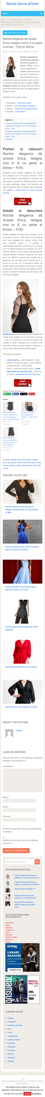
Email (6, 807)
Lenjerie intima (14, 1040)
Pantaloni (11, 1047)
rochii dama (20, 111)
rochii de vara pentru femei (26, 109)
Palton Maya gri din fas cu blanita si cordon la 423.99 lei (27, 883)
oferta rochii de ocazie (26, 462)
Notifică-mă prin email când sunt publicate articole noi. (20, 841)
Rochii (27, 20)
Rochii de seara (15, 20)
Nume (6, 797)
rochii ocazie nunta (24, 465)
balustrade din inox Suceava (27, 374)
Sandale (11, 1061)
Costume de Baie (15, 1025)
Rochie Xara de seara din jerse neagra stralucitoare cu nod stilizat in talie (21, 509)
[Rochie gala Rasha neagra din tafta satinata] (22, 612)
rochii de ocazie (24, 103)
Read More (36, 1094)
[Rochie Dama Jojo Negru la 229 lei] (22, 692)
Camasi (11, 1018)
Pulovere (11, 1050)
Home (3, 20)
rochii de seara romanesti (24, 106)
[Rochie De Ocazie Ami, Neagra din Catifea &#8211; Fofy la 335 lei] (29, 406)
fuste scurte (13, 360)
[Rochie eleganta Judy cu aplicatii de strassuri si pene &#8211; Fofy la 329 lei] (11, 432)
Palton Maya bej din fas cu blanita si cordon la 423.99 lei (27, 876)
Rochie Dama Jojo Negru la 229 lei (21, 707)
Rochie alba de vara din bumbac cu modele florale (25, 896)
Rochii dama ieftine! (22, 4)
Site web (6, 816)
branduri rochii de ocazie (20, 460)
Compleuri (12, 1022)
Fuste (10, 1032)
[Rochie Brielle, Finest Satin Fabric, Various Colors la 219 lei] (22, 572)
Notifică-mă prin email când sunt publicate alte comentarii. (22, 830)
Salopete (11, 1057)
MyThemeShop (22, 1083)
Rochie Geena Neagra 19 (25, 889)
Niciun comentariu (32, 52)
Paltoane (11, 1043)
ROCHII (11, 1054)
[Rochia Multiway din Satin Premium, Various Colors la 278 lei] (22, 532)
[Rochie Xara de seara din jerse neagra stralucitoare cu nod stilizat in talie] (22, 491)
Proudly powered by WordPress (13, 1081)
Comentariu (8, 766)
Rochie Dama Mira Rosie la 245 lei (21, 667)
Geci (9, 1029)
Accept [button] (27, 1094)
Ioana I (7, 52)
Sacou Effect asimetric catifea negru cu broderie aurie (25, 904)
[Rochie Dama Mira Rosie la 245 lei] (22, 652)
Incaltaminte (13, 1036)
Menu (5, 13)
